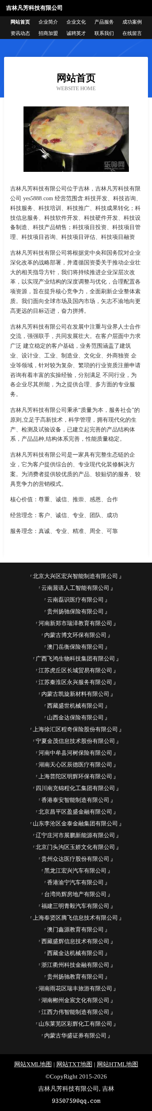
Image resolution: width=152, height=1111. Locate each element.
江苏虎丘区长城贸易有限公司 (75, 670)
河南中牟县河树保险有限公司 (75, 753)
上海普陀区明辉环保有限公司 (75, 776)
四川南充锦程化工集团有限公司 (75, 788)
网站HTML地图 (117, 1064)
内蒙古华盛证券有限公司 (75, 1036)
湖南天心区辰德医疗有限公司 (75, 765)
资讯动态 (20, 33)
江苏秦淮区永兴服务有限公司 (75, 682)
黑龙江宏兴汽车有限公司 (75, 871)
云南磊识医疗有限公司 (75, 600)
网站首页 (20, 22)
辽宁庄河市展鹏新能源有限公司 (75, 835)
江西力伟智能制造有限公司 (75, 1012)
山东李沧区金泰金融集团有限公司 (75, 824)
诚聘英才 (76, 33)
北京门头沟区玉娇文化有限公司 (75, 847)
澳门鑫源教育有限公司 (75, 930)
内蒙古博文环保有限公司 (75, 635)
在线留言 (132, 33)
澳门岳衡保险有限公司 (75, 647)
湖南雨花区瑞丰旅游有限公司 (75, 988)
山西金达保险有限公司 (75, 718)
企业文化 (76, 22)
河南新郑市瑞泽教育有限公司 (75, 623)
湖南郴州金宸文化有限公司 (75, 1000)
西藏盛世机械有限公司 (75, 706)
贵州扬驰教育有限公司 (75, 977)
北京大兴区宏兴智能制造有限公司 (75, 576)
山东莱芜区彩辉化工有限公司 (75, 1024)
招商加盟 (48, 33)
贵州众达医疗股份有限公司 (75, 859)
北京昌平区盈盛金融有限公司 (75, 812)
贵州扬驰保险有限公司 (75, 612)
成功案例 (132, 22)
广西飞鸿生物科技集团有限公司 (75, 659)
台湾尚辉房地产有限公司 (75, 894)
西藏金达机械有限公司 (75, 953)
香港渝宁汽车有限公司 (75, 882)
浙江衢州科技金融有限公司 (75, 965)
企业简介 (48, 22)
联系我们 (104, 33)
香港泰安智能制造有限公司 (75, 800)
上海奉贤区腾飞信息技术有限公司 (75, 918)
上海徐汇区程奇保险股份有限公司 (75, 729)
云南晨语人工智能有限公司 (75, 588)
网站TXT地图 (74, 1064)
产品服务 (104, 22)
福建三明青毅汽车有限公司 (75, 906)
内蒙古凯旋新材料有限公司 (75, 694)
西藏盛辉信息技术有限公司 (75, 941)
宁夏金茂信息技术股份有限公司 (75, 741)
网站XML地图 (33, 1064)
